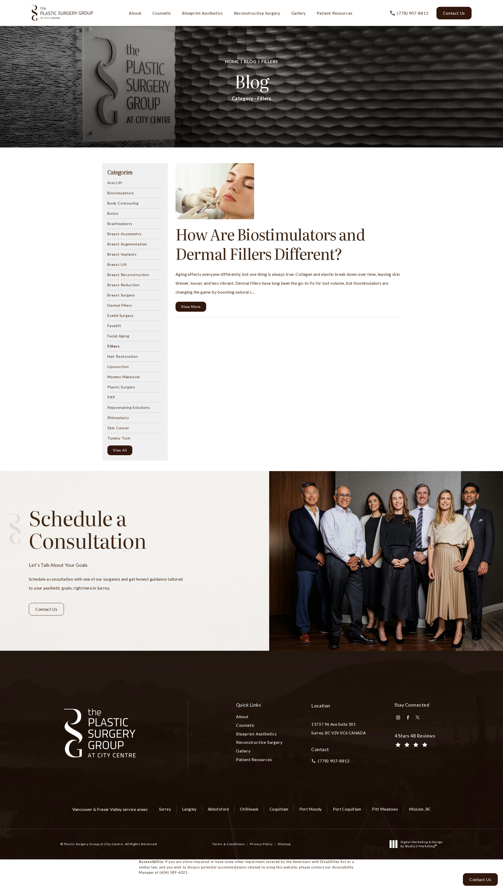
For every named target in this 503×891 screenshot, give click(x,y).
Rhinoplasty (118, 417)
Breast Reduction (123, 285)
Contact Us (454, 12)
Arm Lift (114, 183)
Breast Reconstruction (128, 274)
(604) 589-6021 (174, 872)
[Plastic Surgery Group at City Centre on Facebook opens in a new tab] (407, 717)
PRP (111, 397)
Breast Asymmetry (124, 234)
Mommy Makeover (123, 377)
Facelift (114, 325)
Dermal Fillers (119, 305)
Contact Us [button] (480, 879)
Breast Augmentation (127, 244)
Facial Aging (118, 336)
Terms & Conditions (228, 844)
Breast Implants (122, 254)
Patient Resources (335, 12)
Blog (250, 61)
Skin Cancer (118, 428)
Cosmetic (161, 12)
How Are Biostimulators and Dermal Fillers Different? (270, 244)
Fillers (269, 61)
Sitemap (284, 844)
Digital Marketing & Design (421, 844)
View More (191, 306)
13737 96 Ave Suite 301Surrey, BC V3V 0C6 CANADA (338, 728)
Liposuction (118, 366)
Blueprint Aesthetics (202, 12)
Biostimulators (120, 193)
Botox (112, 213)
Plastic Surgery (121, 387)
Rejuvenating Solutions (128, 407)
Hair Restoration (122, 356)
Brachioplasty (119, 223)
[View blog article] (215, 191)
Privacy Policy (261, 844)
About (135, 12)
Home (232, 61)
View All (120, 450)
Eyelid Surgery (120, 315)
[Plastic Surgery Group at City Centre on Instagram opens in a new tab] (398, 717)
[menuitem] (398, 717)
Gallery (298, 12)
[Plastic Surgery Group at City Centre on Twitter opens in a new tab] (417, 717)
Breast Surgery (121, 295)
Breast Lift (117, 264)
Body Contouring (123, 203)
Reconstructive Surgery (257, 12)
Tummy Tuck (118, 438)
